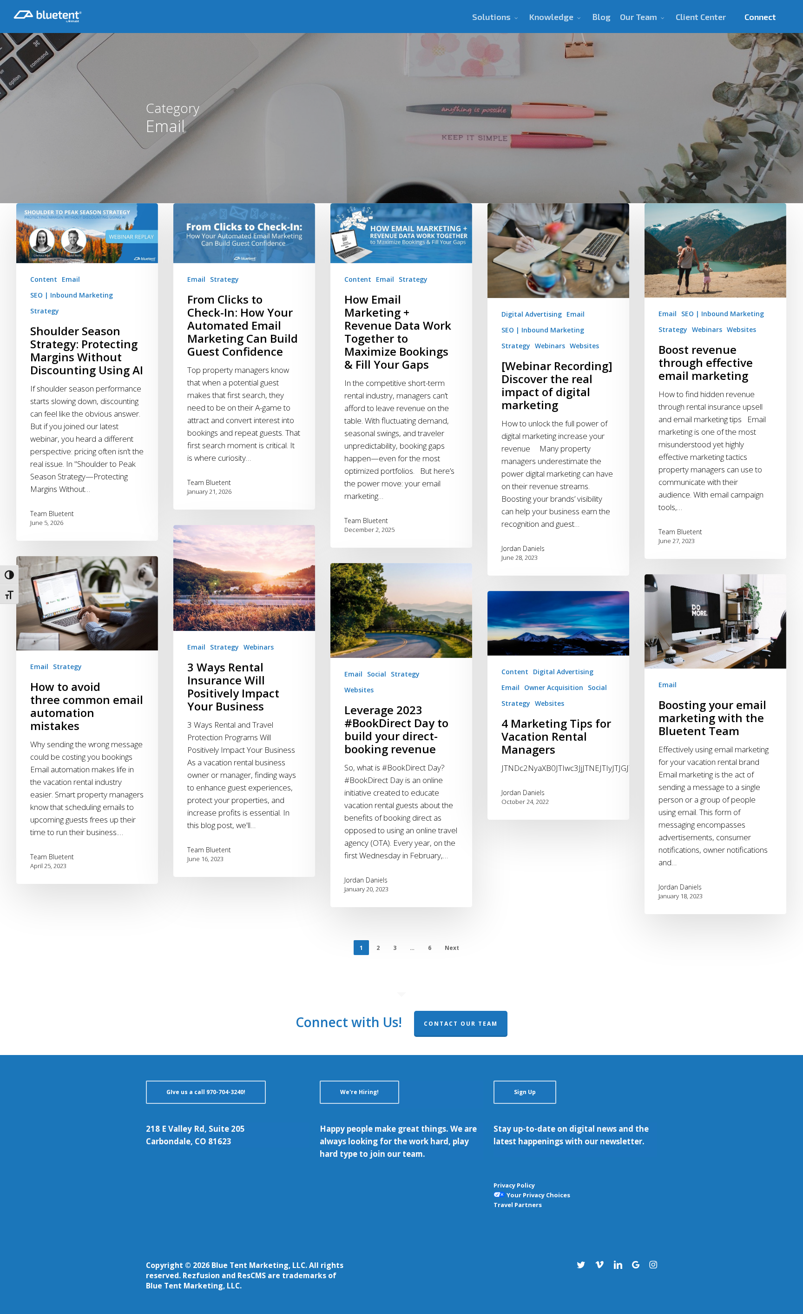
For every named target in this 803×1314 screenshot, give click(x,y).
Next (452, 948)
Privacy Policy (514, 1185)
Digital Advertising (531, 314)
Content (43, 279)
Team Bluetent (52, 513)
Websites (584, 345)
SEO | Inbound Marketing (71, 295)
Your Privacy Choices (537, 1195)
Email (71, 279)
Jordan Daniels (523, 548)
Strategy (44, 310)
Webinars (550, 345)
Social (376, 674)
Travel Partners (518, 1205)
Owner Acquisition (553, 687)
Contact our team (461, 1024)
